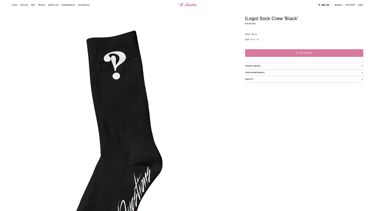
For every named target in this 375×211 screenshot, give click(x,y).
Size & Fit (249, 79)
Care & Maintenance (255, 72)
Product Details (253, 66)
